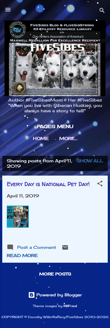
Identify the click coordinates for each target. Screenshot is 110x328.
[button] (99, 184)
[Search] (102, 11)
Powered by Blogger (58, 294)
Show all (89, 160)
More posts (55, 273)
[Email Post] (65, 249)
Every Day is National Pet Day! (48, 184)
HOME (41, 138)
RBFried (70, 306)
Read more (22, 255)
